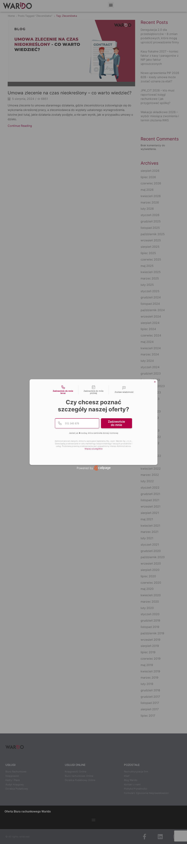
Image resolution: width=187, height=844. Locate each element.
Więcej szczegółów (94, 449)
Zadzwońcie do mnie (116, 423)
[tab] (63, 390)
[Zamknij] (155, 381)
